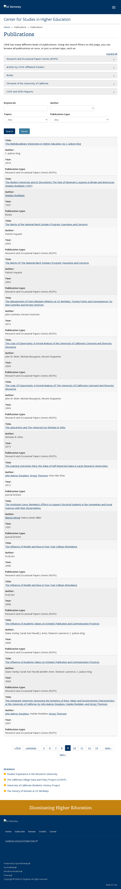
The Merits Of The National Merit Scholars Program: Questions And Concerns (47, 262)
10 (75, 748)
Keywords (10, 102)
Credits (42, 831)
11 (83, 748)
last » (64, 755)
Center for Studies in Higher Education (37, 19)
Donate (31, 831)
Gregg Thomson (39, 475)
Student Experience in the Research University (32, 774)
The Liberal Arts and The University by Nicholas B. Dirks (35, 427)
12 (90, 748)
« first (18, 748)
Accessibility (10, 867)
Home (7, 27)
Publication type (60, 114)
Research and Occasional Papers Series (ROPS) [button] (32, 58)
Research (9, 769)
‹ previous (31, 748)
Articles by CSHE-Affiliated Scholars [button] (25, 67)
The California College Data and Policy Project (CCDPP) (36, 779)
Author (54, 102)
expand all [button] (111, 53)
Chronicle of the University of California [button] (27, 83)
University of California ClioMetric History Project (33, 785)
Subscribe (20, 831)
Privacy (8, 875)
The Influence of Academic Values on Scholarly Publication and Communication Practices (52, 623)
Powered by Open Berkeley (17, 863)
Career (53, 831)
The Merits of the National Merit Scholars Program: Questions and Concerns (46, 224)
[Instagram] (25, 826)
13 (97, 748)
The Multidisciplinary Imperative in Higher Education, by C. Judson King (43, 143)
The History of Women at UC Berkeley (28, 790)
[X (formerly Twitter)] (6, 826)
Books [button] (9, 75)
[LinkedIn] (13, 826)
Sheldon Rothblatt (15, 195)
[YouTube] (19, 826)
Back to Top (111, 884)
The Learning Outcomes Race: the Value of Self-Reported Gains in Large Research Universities (56, 465)
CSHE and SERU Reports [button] (19, 91)
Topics (8, 114)
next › (109, 748)
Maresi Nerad (12, 517)
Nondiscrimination (13, 871)
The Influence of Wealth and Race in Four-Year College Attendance (41, 546)
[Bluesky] (31, 826)
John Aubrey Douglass (17, 475)
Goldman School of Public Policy (21, 840)
